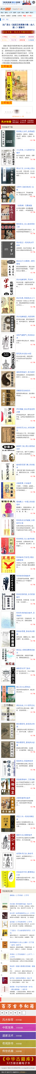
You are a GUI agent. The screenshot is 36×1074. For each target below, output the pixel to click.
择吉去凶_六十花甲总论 (25, 705)
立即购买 (6, 66)
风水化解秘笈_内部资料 (25, 316)
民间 (31, 12)
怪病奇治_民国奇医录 (24, 761)
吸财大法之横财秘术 (24, 835)
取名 (23, 12)
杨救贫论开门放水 (23, 668)
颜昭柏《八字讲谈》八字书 (19, 895)
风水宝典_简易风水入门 (25, 298)
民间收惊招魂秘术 (23, 576)
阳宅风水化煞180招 (23, 354)
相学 (14, 12)
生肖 (18, 12)
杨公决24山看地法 (23, 687)
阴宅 (6, 12)
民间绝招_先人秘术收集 (25, 539)
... (24, 1013)
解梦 (27, 12)
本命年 (3, 15)
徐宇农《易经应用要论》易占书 (21, 978)
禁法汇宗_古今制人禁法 (25, 168)
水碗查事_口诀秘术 (23, 483)
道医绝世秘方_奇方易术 (25, 372)
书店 (24, 15)
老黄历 (8, 15)
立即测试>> (23, 1072)
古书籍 (29, 15)
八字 (10, 12)
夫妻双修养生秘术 (23, 798)
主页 (3, 19)
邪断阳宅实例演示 (23, 391)
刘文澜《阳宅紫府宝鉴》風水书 (21, 904)
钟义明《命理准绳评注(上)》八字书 (22, 913)
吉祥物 (14, 15)
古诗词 (19, 15)
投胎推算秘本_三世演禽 (25, 779)
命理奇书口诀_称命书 (24, 853)
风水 (2, 12)
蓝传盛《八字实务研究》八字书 (21, 922)
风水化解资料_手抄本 (24, 279)
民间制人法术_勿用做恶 (25, 131)
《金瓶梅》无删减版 (24, 205)
